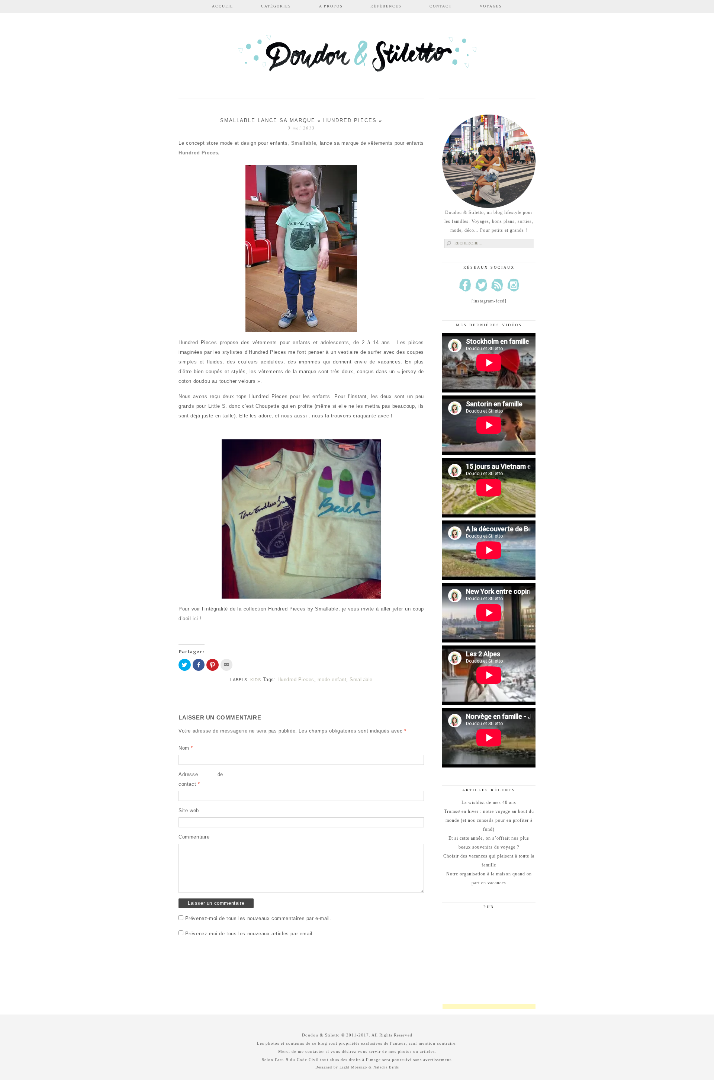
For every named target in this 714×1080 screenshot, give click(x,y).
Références (386, 6)
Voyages (491, 6)
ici (195, 618)
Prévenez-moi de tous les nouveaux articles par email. (249, 933)
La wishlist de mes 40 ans (488, 802)
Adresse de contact (200, 779)
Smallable (303, 143)
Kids (255, 679)
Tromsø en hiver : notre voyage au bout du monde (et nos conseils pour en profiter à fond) (489, 820)
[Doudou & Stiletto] (357, 57)
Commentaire (194, 837)
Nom (185, 748)
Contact (441, 6)
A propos (331, 6)
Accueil (222, 6)
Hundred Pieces (198, 153)
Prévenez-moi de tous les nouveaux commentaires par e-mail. (258, 918)
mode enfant (332, 679)
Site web (188, 810)
